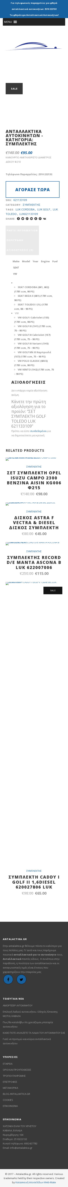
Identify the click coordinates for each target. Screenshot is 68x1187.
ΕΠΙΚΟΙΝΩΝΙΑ (10, 1106)
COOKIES (8, 1100)
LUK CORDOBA (25, 209)
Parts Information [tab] (22, 230)
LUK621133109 (28, 214)
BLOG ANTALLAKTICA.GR (16, 1094)
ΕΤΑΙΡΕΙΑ (7, 1063)
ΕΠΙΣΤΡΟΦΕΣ (10, 1081)
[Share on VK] (44, 218)
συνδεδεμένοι (38, 431)
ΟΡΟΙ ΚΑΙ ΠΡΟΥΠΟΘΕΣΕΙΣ (17, 1069)
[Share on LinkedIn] (31, 218)
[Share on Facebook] (18, 218)
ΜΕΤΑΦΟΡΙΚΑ (10, 1088)
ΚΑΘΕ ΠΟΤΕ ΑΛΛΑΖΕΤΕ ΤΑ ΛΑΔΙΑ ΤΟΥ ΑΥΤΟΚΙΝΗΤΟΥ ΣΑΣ (34, 1032)
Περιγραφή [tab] (15, 240)
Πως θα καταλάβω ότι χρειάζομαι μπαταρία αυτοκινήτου (28, 1024)
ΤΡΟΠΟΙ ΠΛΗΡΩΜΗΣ (14, 1075)
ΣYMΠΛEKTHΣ (21, 143)
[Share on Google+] (27, 218)
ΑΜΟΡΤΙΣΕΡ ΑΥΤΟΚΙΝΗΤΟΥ (17, 1005)
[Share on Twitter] (22, 218)
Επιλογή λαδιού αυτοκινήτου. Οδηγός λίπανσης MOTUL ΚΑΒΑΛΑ (30, 1014)
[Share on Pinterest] (40, 218)
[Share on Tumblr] (35, 218)
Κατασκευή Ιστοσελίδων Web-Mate (35, 1182)
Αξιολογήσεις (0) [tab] (20, 250)
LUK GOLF (43, 209)
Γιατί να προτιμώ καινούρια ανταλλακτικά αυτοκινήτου (27, 1041)
